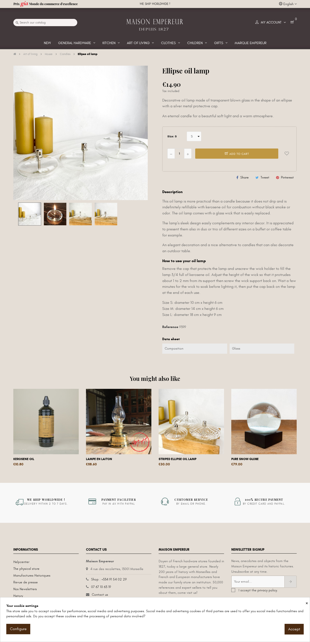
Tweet (265, 177)
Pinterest (287, 177)
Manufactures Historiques (31, 575)
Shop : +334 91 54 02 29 (109, 579)
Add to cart (238, 154)
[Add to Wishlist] (287, 154)
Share (244, 177)
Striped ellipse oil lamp (177, 459)
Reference (170, 327)
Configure (18, 629)
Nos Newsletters (25, 589)
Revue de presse (25, 582)
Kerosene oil (23, 459)
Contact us (100, 595)
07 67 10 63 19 (101, 587)
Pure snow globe (245, 459)
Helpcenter (21, 562)
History (18, 596)
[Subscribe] (290, 582)
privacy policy (267, 590)
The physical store (26, 569)
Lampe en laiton (99, 459)
